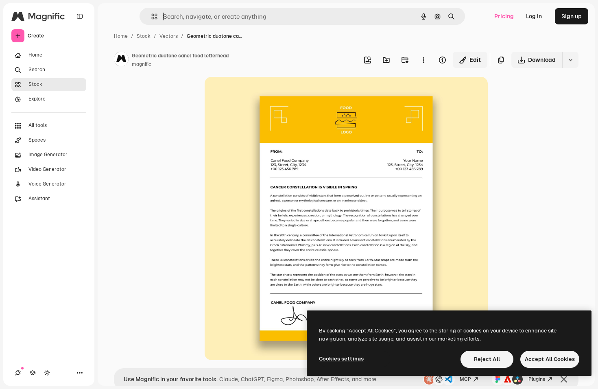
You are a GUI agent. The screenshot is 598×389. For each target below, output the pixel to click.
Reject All (487, 359)
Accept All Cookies (550, 359)
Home (121, 36)
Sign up (571, 16)
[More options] (423, 60)
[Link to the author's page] (121, 60)
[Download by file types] (570, 60)
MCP (465, 379)
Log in (534, 16)
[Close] (564, 379)
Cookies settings (341, 358)
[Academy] (32, 372)
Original (256, 92)
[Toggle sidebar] (79, 16)
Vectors (168, 36)
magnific (141, 64)
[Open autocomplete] (151, 16)
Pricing (504, 16)
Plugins (536, 379)
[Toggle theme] (47, 372)
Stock (144, 36)
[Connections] (17, 372)
